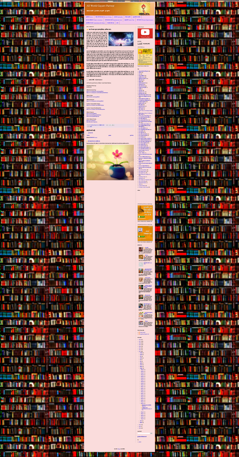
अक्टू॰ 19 (142, 396)
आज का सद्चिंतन (141, 75)
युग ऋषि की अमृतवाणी (142, 101)
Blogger (119, 449)
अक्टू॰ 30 (142, 418)
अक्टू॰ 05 (142, 376)
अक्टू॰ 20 (142, 398)
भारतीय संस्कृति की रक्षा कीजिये (143, 98)
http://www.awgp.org (91, 120)
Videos (140, 184)
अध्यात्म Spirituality (118, 17)
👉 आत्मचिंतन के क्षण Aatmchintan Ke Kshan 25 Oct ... (146, 409)
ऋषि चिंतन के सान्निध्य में (142, 78)
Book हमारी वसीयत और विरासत (144, 148)
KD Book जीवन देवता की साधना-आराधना (145, 154)
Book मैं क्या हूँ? (141, 137)
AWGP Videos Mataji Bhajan (144, 115)
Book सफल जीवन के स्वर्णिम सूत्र (144, 141)
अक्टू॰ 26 (142, 412)
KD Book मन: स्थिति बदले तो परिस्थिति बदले (145, 159)
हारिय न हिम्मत (141, 109)
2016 (140, 339)
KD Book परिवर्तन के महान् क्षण (144, 156)
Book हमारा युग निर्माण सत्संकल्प (144, 147)
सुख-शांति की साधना (142, 106)
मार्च (140, 356)
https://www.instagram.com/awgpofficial (95, 91)
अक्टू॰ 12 (142, 388)
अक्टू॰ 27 (142, 413)
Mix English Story (142, 172)
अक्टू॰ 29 (142, 417)
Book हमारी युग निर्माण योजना (143, 120)
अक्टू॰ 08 (142, 381)
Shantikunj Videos (142, 176)
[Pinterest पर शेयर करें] (113, 125)
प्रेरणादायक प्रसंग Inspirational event (113, 20)
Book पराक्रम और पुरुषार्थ (143, 135)
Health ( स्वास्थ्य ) (142, 152)
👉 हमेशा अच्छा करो (147, 295)
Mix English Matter (142, 171)
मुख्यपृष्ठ (110, 135)
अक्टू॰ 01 (142, 369)
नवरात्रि (140, 88)
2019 (140, 344)
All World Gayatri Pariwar (100, 5)
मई (140, 359)
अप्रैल (141, 358)
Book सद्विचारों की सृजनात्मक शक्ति (144, 140)
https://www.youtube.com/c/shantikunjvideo (96, 109)
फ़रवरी (141, 354)
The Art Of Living (142, 181)
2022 (140, 349)
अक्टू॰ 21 (142, 400)
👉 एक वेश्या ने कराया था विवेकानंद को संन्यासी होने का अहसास (148, 286)
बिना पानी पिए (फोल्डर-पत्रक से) (144, 94)
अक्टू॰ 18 (142, 395)
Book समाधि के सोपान (142, 144)
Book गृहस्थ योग (141, 132)
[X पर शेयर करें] (111, 125)
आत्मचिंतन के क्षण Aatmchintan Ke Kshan (95, 23)
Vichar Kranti (142, 332)
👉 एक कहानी (146, 247)
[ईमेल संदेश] (107, 125)
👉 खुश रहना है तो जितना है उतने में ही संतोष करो (148, 269)
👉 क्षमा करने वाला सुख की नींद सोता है (148, 313)
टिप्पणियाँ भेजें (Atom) (93, 137)
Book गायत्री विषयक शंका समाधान (144, 129)
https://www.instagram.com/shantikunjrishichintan (97, 92)
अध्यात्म (91, 126)
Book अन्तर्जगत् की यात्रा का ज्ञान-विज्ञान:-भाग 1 (145, 122)
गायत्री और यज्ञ (110, 23)
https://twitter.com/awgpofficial (93, 97)
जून (140, 361)
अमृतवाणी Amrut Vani (129, 20)
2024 (140, 424)
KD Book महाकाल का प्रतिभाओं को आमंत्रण (144, 161)
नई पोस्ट (88, 135)
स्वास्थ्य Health (141, 107)
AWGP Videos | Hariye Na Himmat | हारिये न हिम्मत (145, 113)
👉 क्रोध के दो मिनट (147, 277)
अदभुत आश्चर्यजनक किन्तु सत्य (143, 71)
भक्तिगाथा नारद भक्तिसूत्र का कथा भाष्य (145, 96)
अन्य (117, 23)
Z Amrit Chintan (142, 185)
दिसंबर (141, 422)
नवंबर (141, 421)
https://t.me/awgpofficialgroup (93, 116)
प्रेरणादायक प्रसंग (141, 93)
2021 (140, 348)
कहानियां (140, 81)
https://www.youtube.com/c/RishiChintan (95, 105)
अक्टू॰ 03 (142, 373)
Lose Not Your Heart (143, 169)
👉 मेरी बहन (146, 321)
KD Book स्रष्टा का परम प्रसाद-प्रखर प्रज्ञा (145, 168)
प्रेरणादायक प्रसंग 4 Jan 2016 (148, 263)
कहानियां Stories (89, 17)
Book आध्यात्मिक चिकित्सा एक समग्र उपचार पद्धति (144, 126)
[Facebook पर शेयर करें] (112, 125)
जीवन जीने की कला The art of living (103, 17)
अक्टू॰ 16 (142, 391)
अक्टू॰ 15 (142, 390)
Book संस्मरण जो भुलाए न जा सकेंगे (144, 138)
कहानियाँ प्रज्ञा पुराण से (142, 83)
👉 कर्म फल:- (146, 255)
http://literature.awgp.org (92, 122)
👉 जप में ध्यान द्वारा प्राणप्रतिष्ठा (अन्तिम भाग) (146, 405)
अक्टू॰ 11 (142, 386)
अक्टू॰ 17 (142, 393)
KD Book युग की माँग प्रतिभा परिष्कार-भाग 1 (145, 164)
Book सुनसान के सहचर (142, 145)
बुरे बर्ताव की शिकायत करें (142, 436)
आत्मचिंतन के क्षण (141, 77)
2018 (140, 343)
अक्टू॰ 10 (142, 385)
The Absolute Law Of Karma (144, 179)
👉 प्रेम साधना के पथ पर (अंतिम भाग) (93, 141)
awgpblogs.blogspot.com (144, 334)
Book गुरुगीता (141, 131)
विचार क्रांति (127, 17)
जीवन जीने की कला (142, 86)
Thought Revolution (142, 182)
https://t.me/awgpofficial (91, 113)
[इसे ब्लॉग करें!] (110, 125)
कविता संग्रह (141, 80)
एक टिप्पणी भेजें (90, 133)
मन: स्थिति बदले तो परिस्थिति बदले (144, 100)
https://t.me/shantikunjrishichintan (94, 115)
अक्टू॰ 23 (142, 401)
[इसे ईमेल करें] (109, 125)
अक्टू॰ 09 (142, 383)
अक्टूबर (141, 368)
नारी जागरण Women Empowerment (145, 20)
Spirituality (141, 178)
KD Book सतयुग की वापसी (143, 165)
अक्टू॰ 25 (142, 403)
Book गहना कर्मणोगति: (142, 128)
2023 (140, 351)
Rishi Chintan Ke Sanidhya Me (144, 174)
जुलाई (141, 363)
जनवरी (141, 353)
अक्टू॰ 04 (142, 374)
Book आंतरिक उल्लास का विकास (144, 124)
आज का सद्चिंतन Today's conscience (94, 20)
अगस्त (141, 364)
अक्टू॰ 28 (142, 415)
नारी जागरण (140, 90)
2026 (140, 428)
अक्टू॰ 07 (142, 379)
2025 (140, 426)
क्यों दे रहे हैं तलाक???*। (148, 304)
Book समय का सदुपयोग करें (143, 142)
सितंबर (141, 366)
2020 (140, 346)
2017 (140, 341)
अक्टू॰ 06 (142, 378)
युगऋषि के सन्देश (136, 17)
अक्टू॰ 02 (142, 371)
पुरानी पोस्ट (132, 135)
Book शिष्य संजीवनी (142, 118)
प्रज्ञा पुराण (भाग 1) (142, 91)
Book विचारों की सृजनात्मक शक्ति (144, 117)
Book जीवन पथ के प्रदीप (143, 134)
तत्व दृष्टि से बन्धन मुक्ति (142, 87)
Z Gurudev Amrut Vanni (143, 187)
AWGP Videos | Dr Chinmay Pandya (145, 110)
